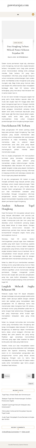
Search (31, 383)
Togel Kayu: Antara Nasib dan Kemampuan (16, 394)
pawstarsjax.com (18, 5)
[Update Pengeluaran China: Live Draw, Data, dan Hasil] (30, 376)
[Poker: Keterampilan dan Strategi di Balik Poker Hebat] (6, 376)
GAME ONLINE (18, 42)
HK (11, 114)
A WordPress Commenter (10, 432)
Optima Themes (23, 444)
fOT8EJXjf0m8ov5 (23, 57)
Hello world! (26, 432)
